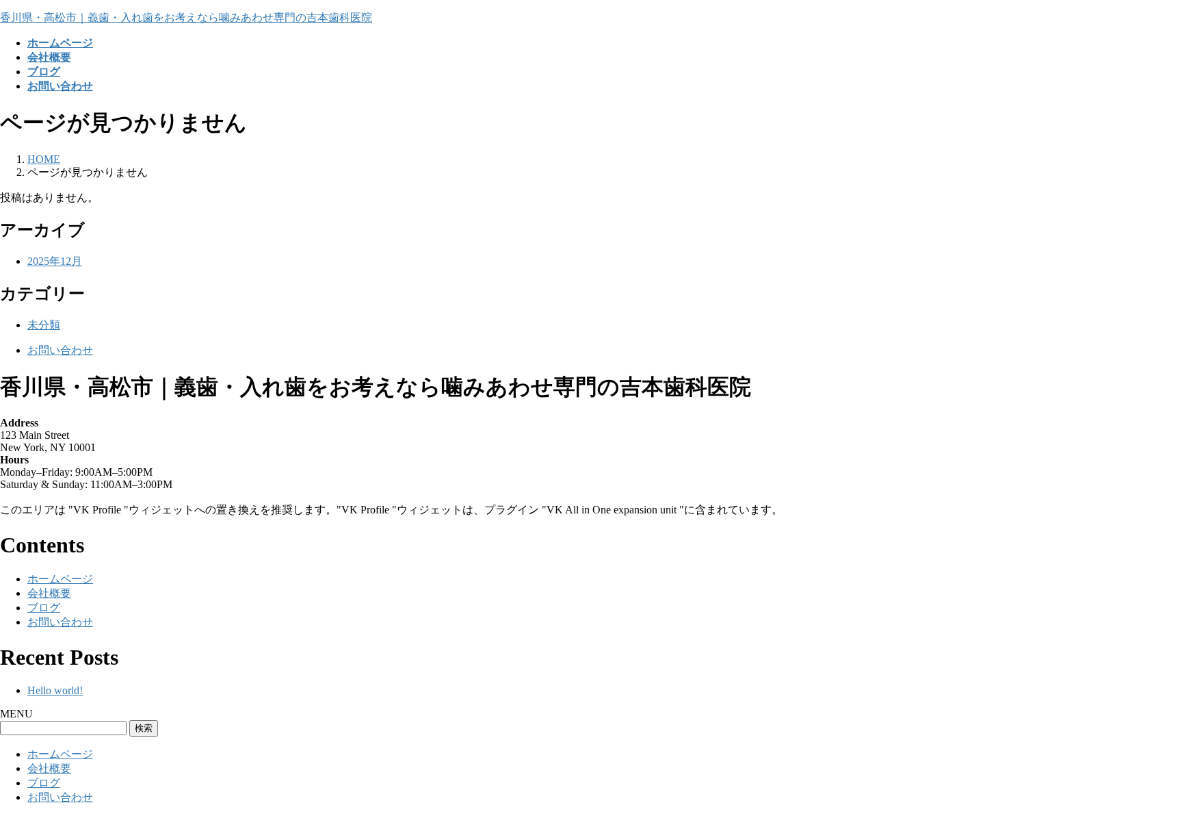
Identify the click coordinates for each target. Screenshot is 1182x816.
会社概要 (49, 593)
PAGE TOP (1144, 777)
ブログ (43, 607)
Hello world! (55, 690)
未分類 (43, 325)
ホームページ (60, 579)
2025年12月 (54, 261)
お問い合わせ (60, 350)
